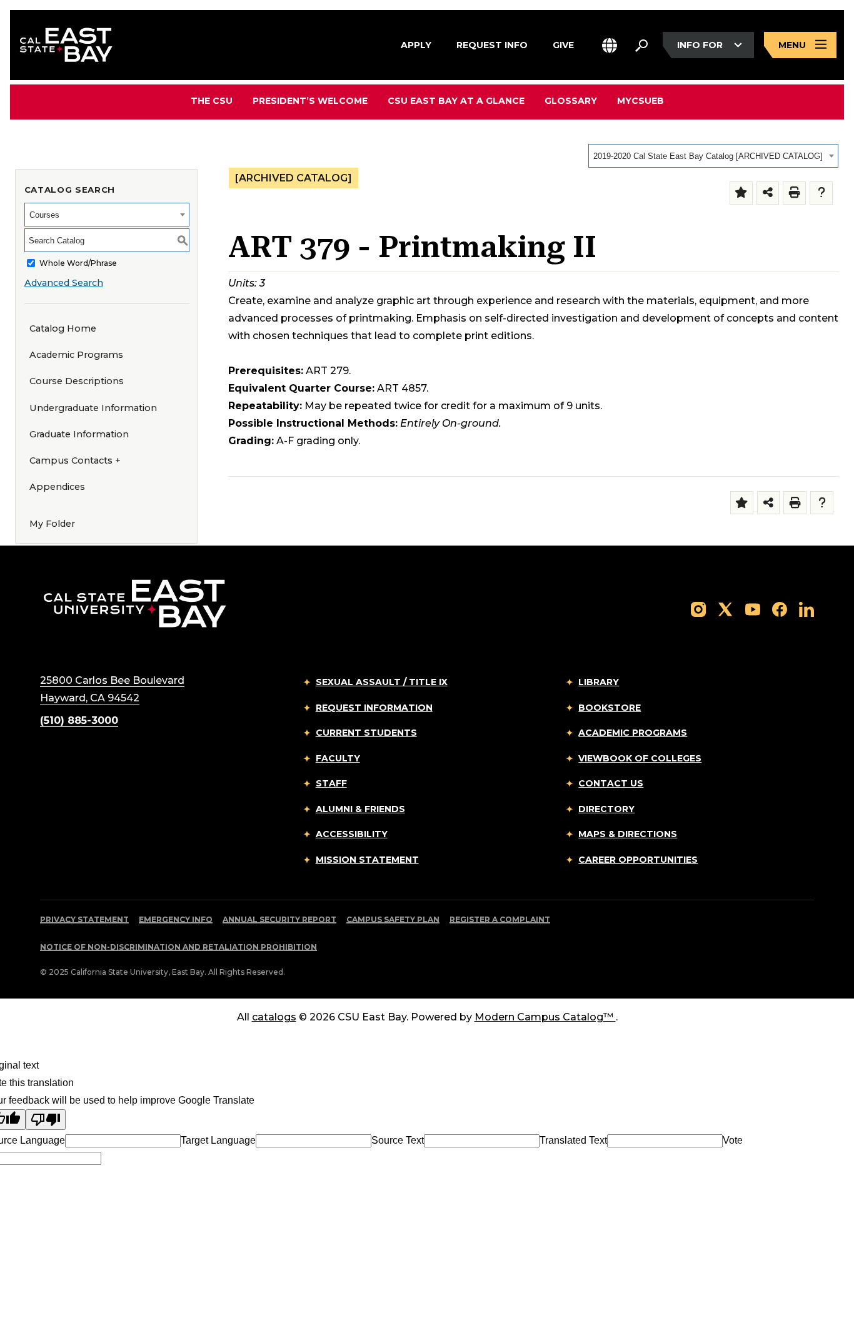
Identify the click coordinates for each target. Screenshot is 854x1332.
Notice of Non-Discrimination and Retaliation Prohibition (178, 947)
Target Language (218, 1140)
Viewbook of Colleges (639, 758)
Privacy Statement (84, 919)
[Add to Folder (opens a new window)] (741, 193)
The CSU (212, 100)
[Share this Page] (768, 193)
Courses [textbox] (44, 215)
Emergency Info (176, 919)
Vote (733, 1140)
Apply (416, 44)
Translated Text (573, 1140)
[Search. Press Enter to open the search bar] (641, 45)
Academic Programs (76, 354)
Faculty (338, 758)
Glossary (571, 100)
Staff (331, 783)
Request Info (492, 44)
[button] (609, 45)
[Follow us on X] (725, 608)
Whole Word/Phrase (78, 263)
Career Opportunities (638, 859)
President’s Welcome (310, 100)
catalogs (274, 1017)
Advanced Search (63, 282)
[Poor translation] (46, 1119)
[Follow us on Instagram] (698, 608)
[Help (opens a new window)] (821, 193)
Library (598, 682)
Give (563, 44)
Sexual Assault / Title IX (382, 682)
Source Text (397, 1140)
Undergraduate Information (93, 408)
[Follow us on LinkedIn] (806, 608)
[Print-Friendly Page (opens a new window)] (794, 193)
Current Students (366, 732)
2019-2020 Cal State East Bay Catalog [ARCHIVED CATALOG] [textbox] (708, 156)
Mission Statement (367, 859)
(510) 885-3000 (79, 720)
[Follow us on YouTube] (752, 608)
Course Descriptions (76, 381)
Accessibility (352, 834)
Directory (606, 809)
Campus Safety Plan (393, 919)
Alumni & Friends (360, 809)
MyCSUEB (640, 100)
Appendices (57, 486)
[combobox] (713, 156)
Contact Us (610, 783)
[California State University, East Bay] (134, 603)
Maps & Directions (627, 834)
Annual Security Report (279, 919)
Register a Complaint (500, 919)
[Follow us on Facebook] (779, 608)
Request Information (374, 707)
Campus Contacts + (75, 460)
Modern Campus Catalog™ (544, 1017)
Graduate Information (79, 434)
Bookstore (609, 707)
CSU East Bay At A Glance (456, 100)
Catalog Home (62, 328)
